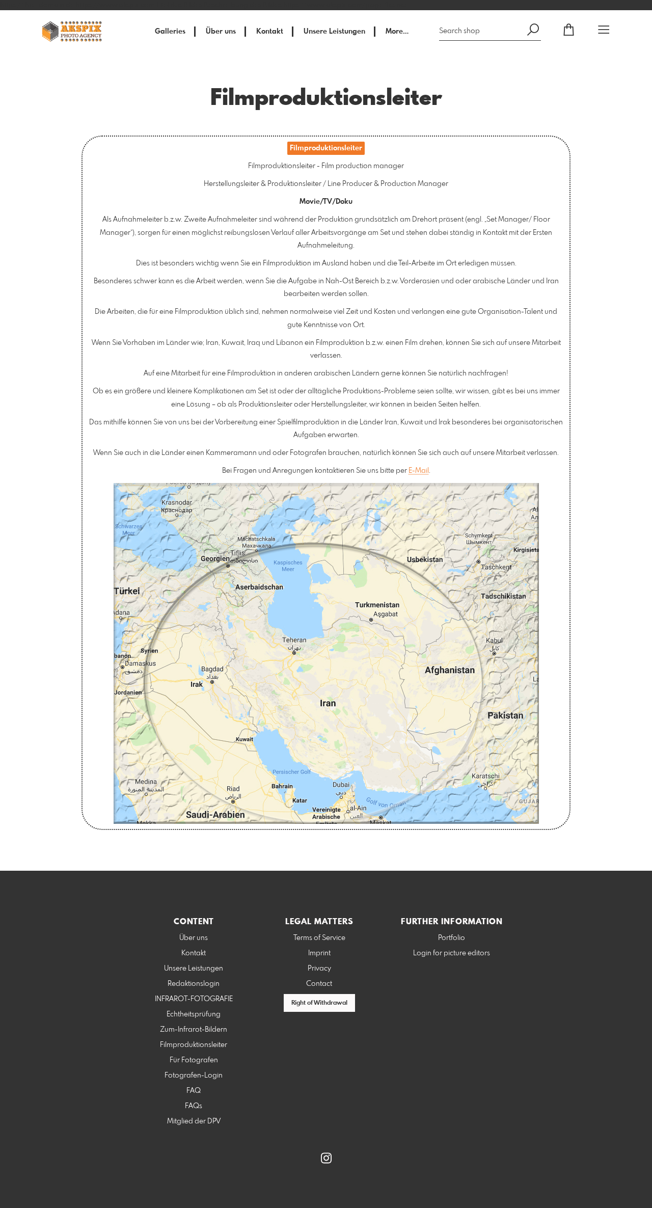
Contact (319, 983)
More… (397, 31)
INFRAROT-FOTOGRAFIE (194, 999)
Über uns (221, 31)
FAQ (193, 1090)
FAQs (193, 1106)
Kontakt (269, 31)
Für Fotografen (194, 1060)
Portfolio (451, 938)
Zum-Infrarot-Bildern (193, 1029)
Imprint (319, 953)
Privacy (319, 968)
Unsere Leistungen (334, 31)
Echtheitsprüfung (194, 1014)
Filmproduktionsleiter (193, 1045)
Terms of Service (319, 938)
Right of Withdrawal (319, 1003)
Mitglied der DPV (194, 1121)
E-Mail (419, 470)
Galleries (170, 31)
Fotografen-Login (194, 1075)
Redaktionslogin (194, 983)
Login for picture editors (451, 953)
